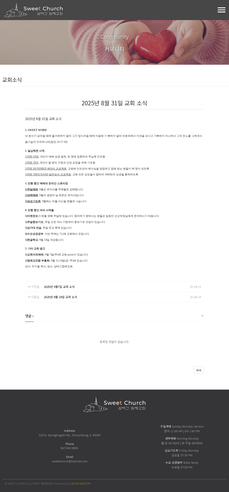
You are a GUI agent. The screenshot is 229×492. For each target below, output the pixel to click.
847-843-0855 (69, 448)
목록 (198, 370)
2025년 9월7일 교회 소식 (59, 286)
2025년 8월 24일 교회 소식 (60, 297)
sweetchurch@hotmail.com (69, 461)
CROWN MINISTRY (80, 483)
